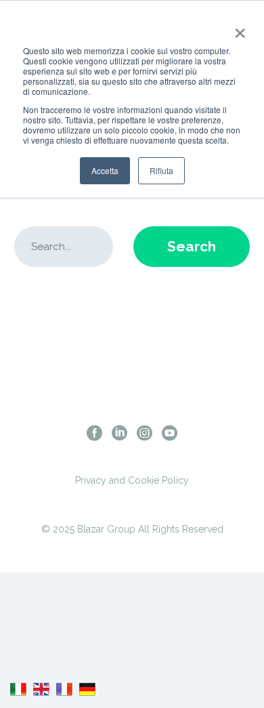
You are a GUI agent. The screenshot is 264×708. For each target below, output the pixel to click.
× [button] (237, 28)
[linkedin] (119, 432)
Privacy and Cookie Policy (132, 480)
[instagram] (144, 432)
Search (191, 246)
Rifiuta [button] (161, 170)
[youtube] (169, 432)
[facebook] (94, 432)
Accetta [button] (104, 170)
